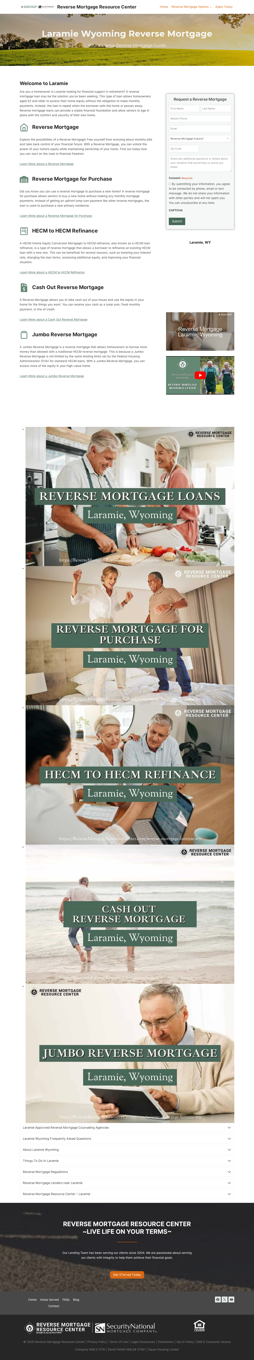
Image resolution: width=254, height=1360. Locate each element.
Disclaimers (166, 1342)
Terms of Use (118, 1342)
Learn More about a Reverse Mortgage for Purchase (56, 216)
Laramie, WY (200, 242)
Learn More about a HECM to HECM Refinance (52, 272)
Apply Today (224, 6)
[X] (225, 1299)
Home (164, 6)
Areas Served (49, 1299)
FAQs (66, 1299)
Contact (53, 1306)
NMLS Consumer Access (213, 1342)
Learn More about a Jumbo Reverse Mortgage (52, 376)
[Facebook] (218, 1299)
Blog (76, 1299)
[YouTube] (231, 1299)
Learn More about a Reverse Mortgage (47, 164)
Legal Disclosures (143, 1342)
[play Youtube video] (200, 375)
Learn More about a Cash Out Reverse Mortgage (53, 319)
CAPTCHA (176, 210)
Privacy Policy (96, 1342)
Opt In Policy (185, 1342)
